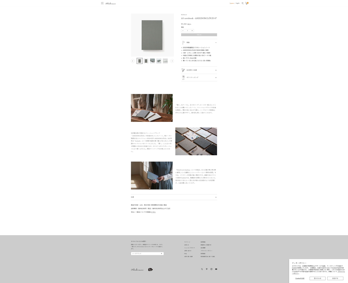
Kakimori (184, 14)
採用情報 (203, 242)
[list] (152, 35)
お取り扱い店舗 (188, 256)
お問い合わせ (187, 250)
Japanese (232, 3)
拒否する (335, 278)
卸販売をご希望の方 (206, 245)
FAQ (185, 253)
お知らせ (186, 245)
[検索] (242, 3)
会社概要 (203, 247)
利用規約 (203, 253)
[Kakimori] (110, 3)
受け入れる (317, 278)
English (237, 3)
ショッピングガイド (189, 247)
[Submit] (161, 253)
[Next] (172, 61)
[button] (246, 3)
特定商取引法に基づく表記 (208, 256)
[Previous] (133, 61)
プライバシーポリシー (206, 250)
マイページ (187, 242)
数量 (182, 27)
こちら (153, 212)
